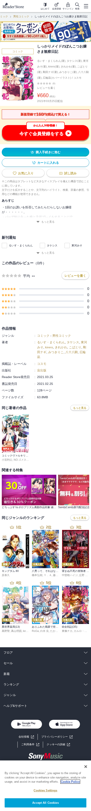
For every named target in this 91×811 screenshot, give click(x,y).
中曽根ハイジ (70, 575)
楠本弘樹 (37, 575)
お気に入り (26, 173)
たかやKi (55, 631)
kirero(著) (53, 66)
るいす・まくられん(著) (51, 60)
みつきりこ (56, 352)
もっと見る (48, 221)
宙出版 (41, 370)
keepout (28, 631)
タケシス (52, 245)
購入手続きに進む (48, 152)
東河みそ (77, 245)
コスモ (78, 77)
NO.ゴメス (20, 459)
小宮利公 (7, 459)
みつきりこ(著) (68, 72)
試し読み (70, 173)
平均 (26, 276)
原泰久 (6, 575)
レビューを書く (46, 88)
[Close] (86, 766)
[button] (58, 744)
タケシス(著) (74, 60)
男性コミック (21, 16)
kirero (49, 347)
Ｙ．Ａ (48, 575)
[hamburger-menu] (86, 6)
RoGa (35, 631)
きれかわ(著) (68, 66)
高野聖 (6, 631)
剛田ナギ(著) (50, 72)
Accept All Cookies (45, 802)
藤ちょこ (58, 575)
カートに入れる (48, 162)
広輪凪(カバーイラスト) (57, 77)
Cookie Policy (70, 781)
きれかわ (61, 347)
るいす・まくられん (21, 245)
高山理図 (16, 631)
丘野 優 (83, 575)
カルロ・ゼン (82, 631)
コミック (17, 51)
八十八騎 (71, 352)
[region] (45, 785)
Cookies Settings (45, 790)
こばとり (75, 347)
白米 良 (44, 631)
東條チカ (67, 631)
